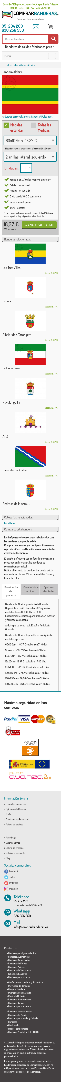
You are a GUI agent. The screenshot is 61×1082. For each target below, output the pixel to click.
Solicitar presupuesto (15, 852)
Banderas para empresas (19, 1006)
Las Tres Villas (12, 267)
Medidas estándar (16, 127)
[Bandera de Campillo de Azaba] (30, 456)
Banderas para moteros (19, 977)
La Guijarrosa (11, 368)
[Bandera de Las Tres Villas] (30, 254)
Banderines (38, 982)
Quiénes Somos (13, 842)
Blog (8, 858)
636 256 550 (13, 30)
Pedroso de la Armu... (16, 503)
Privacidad (23, 819)
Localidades (20, 65)
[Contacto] (36, 26)
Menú (7, 56)
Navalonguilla (11, 402)
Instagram (13, 888)
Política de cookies (14, 824)
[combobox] (30, 140)
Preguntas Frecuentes (16, 803)
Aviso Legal (11, 837)
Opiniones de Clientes (16, 809)
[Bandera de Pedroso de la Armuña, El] (30, 490)
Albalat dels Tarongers (17, 334)
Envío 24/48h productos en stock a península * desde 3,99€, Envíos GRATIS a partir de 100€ (30, 6)
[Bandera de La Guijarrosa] (30, 354)
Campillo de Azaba (15, 470)
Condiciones (11, 819)
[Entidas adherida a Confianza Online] (30, 747)
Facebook (13, 871)
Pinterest (13, 882)
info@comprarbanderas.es (31, 927)
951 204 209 (12, 26)
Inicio (10, 65)
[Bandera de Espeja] (30, 287)
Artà (5, 436)
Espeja (7, 301)
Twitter (12, 876)
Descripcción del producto (11, 591)
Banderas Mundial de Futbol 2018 (23, 1032)
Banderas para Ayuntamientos (22, 953)
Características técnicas (31, 589)
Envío (8, 814)
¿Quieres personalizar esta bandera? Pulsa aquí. (28, 116)
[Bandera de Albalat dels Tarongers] (30, 321)
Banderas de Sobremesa (19, 970)
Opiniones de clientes (48, 589)
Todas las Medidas (44, 127)
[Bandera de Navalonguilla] (30, 388)
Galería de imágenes (15, 847)
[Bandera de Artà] (30, 422)
